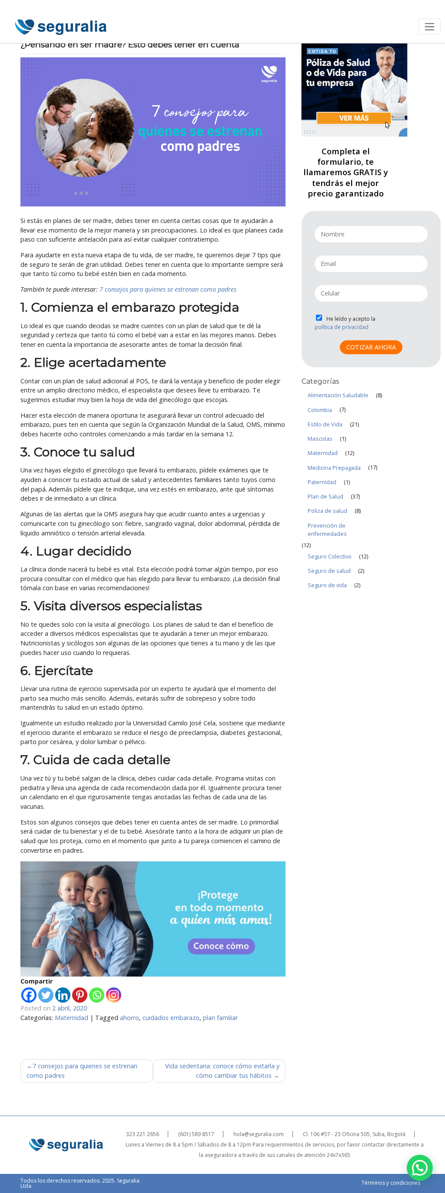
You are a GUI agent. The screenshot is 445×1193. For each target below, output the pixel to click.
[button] (420, 1168)
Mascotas (320, 438)
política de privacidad (342, 327)
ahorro (129, 1018)
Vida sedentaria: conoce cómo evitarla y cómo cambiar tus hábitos (222, 1071)
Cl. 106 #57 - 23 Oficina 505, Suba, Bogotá (354, 1134)
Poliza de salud (327, 511)
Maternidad (71, 1018)
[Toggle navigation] (429, 26)
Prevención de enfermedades (327, 530)
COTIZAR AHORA (371, 346)
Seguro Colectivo (330, 556)
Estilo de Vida (325, 424)
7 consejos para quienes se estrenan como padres (168, 289)
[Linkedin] (62, 995)
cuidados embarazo (171, 1018)
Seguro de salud (329, 571)
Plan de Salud (325, 496)
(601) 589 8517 (196, 1134)
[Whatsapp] (96, 995)
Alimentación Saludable (338, 395)
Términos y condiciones (391, 1183)
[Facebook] (29, 995)
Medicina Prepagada (334, 468)
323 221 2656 (142, 1134)
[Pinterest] (79, 995)
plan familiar (220, 1018)
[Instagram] (113, 995)
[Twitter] (45, 995)
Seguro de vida (327, 585)
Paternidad (322, 482)
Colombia (320, 410)
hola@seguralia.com (258, 1134)
